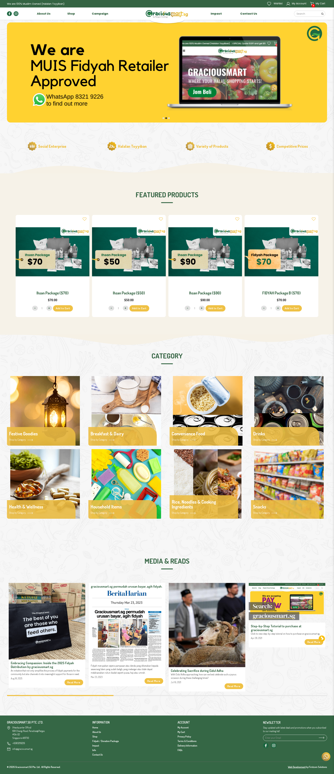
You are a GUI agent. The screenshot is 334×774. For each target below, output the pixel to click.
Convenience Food (188, 433)
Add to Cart (63, 308)
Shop (94, 736)
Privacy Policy (184, 736)
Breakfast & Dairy (107, 433)
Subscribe (321, 738)
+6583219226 (18, 743)
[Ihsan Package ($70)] (52, 252)
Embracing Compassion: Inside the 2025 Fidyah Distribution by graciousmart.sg (42, 665)
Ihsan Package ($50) (129, 292)
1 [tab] (60, 695)
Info (94, 750)
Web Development (297, 766)
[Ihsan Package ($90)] (205, 252)
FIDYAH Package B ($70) (281, 292)
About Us (96, 731)
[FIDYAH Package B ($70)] (281, 252)
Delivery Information (187, 745)
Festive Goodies (23, 433)
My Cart (181, 731)
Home (95, 727)
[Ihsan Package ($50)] (129, 252)
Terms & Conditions (187, 741)
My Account (183, 727)
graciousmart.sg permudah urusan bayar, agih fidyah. (126, 586)
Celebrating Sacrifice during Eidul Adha (197, 671)
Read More (73, 682)
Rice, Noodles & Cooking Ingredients (194, 504)
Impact (95, 745)
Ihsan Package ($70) (53, 292)
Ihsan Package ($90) (205, 292)
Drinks (259, 433)
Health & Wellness (26, 506)
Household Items (106, 506)
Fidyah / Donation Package (105, 741)
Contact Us (97, 754)
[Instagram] (16, 13)
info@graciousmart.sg (22, 748)
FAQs (180, 750)
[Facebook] (9, 13)
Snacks (259, 506)
